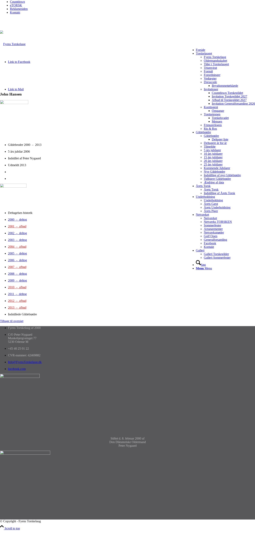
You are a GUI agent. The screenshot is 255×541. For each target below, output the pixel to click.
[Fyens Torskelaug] (13, 44)
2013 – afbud (17, 307)
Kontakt (15, 12)
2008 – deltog (17, 273)
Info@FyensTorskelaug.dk (25, 362)
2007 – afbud (17, 267)
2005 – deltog (17, 253)
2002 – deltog (17, 233)
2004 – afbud (17, 246)
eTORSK (16, 5)
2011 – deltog (17, 294)
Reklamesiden (19, 9)
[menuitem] (132, 2)
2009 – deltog (17, 280)
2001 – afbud (17, 226)
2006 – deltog (17, 260)
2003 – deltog (17, 240)
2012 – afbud (17, 300)
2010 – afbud (17, 287)
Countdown (17, 1)
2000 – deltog (17, 219)
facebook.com (17, 368)
